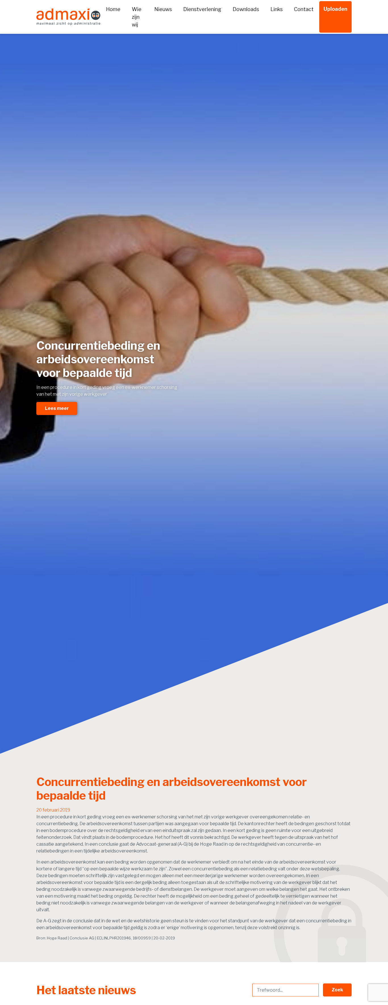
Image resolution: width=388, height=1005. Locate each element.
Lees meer (57, 408)
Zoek (337, 990)
